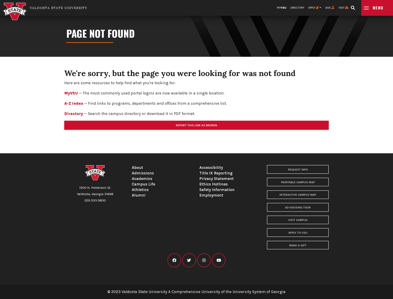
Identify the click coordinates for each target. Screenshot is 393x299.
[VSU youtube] (219, 260)
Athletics (140, 190)
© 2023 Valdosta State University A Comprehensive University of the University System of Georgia (196, 291)
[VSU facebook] (174, 260)
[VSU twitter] (189, 260)
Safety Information (217, 190)
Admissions (143, 173)
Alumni (139, 195)
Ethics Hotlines (213, 184)
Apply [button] (312, 7)
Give (328, 7)
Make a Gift (297, 245)
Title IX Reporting (216, 173)
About (137, 167)
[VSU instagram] (204, 260)
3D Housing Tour (298, 207)
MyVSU (71, 93)
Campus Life (143, 184)
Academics (142, 179)
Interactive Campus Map (297, 195)
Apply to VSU (297, 232)
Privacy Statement (216, 179)
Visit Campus (298, 220)
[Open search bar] (352, 6)
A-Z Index (73, 103)
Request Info (298, 169)
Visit (342, 7)
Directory (297, 7)
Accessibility (211, 167)
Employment (211, 195)
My (281, 7)
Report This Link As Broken (196, 125)
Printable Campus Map (298, 182)
